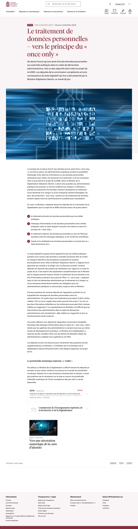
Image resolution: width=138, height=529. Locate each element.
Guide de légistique (12, 521)
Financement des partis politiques (49, 508)
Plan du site (42, 516)
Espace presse (10, 508)
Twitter (121, 463)
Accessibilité (10, 513)
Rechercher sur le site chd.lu (63, 4)
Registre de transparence (46, 500)
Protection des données (45, 513)
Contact (8, 500)
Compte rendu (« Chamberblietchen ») (82, 503)
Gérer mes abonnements (78, 500)
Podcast (72, 506)
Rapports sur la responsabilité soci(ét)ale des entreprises (20, 517)
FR (129, 4)
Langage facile (120, 4)
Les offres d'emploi (12, 503)
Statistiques (10, 511)
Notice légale (42, 511)
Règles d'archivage (44, 506)
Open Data (41, 503)
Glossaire (9, 506)
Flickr (104, 503)
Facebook (113, 463)
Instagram (106, 506)
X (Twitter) (106, 508)
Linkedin (129, 463)
